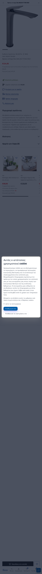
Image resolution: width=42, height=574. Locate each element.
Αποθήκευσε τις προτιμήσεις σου (16, 314)
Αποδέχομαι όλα (10, 309)
